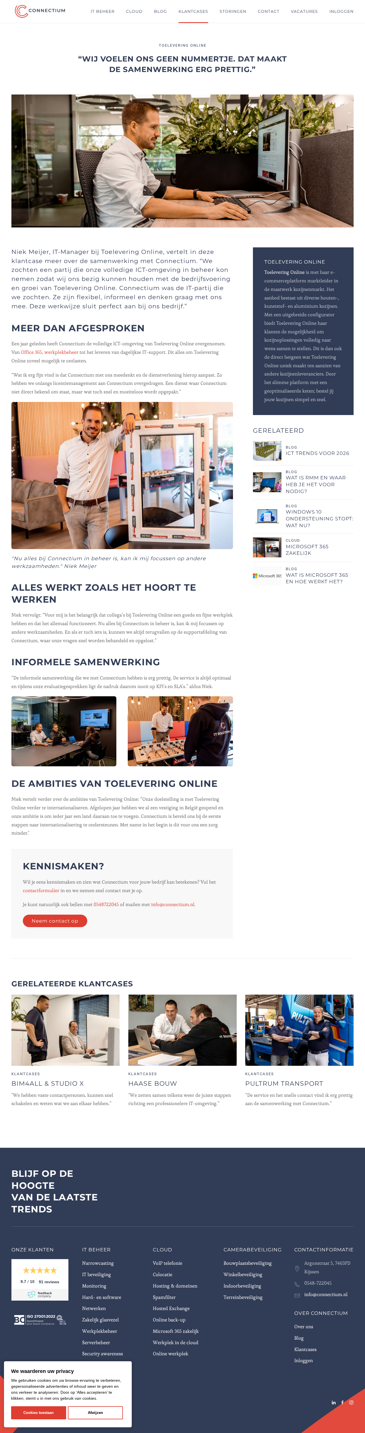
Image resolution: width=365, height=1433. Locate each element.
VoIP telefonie (167, 1263)
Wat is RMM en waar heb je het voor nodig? (316, 484)
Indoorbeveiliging (242, 1286)
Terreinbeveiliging (243, 1297)
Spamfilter (164, 1297)
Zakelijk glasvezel (100, 1320)
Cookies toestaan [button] (38, 1413)
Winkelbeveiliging (243, 1274)
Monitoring (94, 1286)
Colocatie (162, 1274)
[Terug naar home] (40, 11)
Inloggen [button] (341, 11)
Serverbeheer (96, 1342)
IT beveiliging (96, 1274)
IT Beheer (96, 1250)
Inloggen (303, 1360)
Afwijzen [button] (95, 1413)
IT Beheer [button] (103, 11)
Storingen (233, 11)
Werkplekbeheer (99, 1331)
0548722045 (107, 904)
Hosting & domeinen (175, 1286)
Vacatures (304, 11)
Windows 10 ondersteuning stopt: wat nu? (320, 518)
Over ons (303, 1326)
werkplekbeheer (61, 352)
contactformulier (41, 890)
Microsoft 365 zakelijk (176, 1331)
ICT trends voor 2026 (317, 453)
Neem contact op (55, 921)
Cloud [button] (134, 11)
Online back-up (169, 1320)
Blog (160, 11)
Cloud (162, 1250)
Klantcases (193, 11)
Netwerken (94, 1308)
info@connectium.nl (172, 904)
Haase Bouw (152, 1083)
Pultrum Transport (284, 1083)
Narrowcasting (98, 1263)
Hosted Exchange (171, 1308)
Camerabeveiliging (253, 1250)
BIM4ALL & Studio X (47, 1083)
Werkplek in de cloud (175, 1342)
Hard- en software (101, 1297)
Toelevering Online (284, 272)
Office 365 (31, 352)
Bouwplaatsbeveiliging (248, 1263)
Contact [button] (268, 11)
